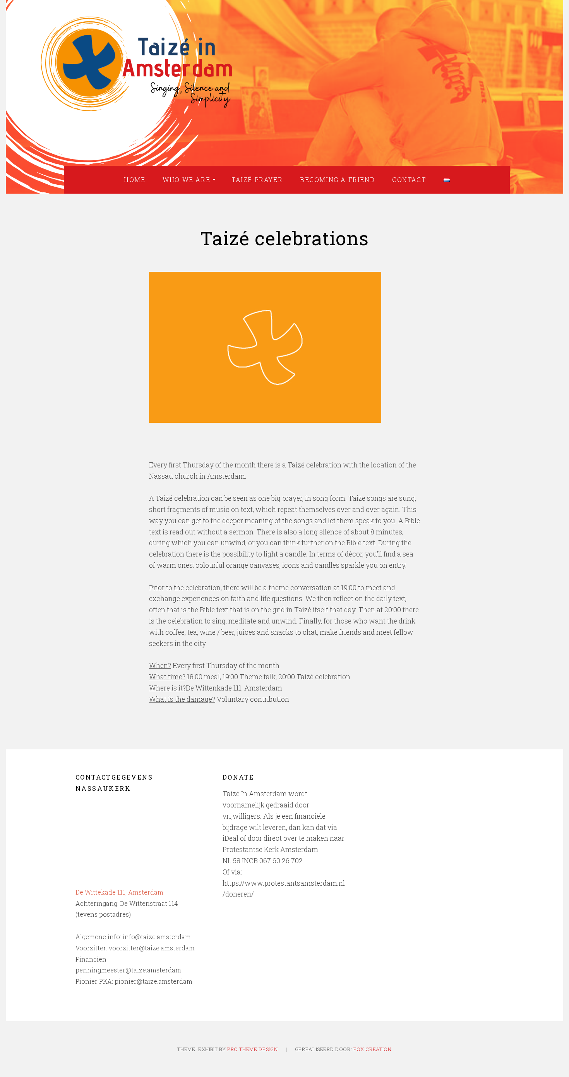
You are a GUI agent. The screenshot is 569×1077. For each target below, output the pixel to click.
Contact (409, 179)
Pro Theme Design (252, 1049)
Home (134, 179)
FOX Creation (372, 1049)
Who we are (186, 179)
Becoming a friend (337, 179)
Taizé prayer (257, 179)
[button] (265, 347)
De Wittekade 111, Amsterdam (119, 892)
